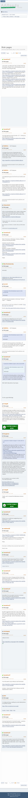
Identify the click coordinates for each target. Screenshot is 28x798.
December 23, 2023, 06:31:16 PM (8, 592)
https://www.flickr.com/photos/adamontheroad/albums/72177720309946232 (13, 254)
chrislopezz (6, 631)
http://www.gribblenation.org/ (8, 482)
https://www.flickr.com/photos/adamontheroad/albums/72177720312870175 (13, 562)
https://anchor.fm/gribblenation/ (8, 485)
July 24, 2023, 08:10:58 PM (7, 316)
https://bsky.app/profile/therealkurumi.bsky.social (15, 308)
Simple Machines (17, 795)
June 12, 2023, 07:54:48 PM (7, 132)
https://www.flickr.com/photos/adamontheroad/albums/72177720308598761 (13, 71)
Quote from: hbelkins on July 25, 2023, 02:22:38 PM (14, 363)
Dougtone (6, 434)
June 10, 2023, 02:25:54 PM (7, 63)
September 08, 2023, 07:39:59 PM (8, 515)
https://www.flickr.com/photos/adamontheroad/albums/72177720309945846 (13, 250)
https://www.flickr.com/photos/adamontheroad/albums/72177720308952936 (13, 85)
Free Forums (16, 796)
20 (20, 53)
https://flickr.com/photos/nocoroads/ (10, 706)
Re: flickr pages (5, 61)
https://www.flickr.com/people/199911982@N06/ (13, 641)
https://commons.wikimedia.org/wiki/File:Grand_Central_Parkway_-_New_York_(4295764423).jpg (13, 415)
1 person (3, 566)
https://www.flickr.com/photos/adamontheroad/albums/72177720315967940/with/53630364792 (13, 746)
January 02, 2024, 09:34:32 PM (7, 609)
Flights (11, 710)
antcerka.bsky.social (13, 228)
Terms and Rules (13, 793)
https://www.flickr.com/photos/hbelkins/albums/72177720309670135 (14, 181)
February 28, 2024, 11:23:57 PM (7, 699)
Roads (8, 710)
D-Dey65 (5, 404)
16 (13, 53)
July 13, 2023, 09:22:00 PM (7, 208)
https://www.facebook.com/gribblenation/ (10, 484)
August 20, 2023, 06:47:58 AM (7, 437)
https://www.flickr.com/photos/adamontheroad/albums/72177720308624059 (13, 75)
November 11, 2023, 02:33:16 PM (8, 532)
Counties (4, 710)
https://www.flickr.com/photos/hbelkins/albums (12, 160)
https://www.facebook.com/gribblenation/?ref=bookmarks (13, 279)
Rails (14, 710)
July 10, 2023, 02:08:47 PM (7, 173)
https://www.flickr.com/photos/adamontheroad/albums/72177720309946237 (13, 245)
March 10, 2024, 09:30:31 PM (7, 718)
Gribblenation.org (5, 277)
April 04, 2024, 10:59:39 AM (7, 736)
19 (18, 53)
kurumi (5, 284)
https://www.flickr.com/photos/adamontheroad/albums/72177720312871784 (13, 582)
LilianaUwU (6, 205)
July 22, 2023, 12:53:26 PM (7, 236)
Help (8, 793)
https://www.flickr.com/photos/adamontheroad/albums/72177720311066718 (13, 521)
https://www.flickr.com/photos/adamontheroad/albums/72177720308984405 (13, 139)
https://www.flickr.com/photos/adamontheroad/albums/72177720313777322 (13, 622)
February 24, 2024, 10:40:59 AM (7, 678)
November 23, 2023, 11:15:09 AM (8, 574)
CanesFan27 (6, 59)
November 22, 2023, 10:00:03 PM (8, 556)
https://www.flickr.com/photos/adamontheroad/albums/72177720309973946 (13, 321)
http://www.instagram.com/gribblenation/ (10, 483)
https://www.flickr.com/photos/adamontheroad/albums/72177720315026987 (13, 685)
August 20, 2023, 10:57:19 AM (7, 493)
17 (15, 53)
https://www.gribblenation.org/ (16, 277)
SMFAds (11, 796)
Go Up (2, 782)
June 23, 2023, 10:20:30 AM (7, 149)
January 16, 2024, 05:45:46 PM (7, 635)
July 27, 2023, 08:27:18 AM (7, 360)
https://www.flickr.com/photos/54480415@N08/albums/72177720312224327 (13, 535)
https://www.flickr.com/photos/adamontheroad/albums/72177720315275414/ (13, 726)
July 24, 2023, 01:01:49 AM (7, 287)
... (12, 53)
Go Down (3, 53)
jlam (4, 696)
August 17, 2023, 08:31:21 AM (7, 407)
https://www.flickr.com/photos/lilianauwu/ (11, 217)
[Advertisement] (14, 32)
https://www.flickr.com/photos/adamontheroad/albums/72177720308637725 (13, 79)
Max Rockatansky (8, 264)
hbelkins (5, 146)
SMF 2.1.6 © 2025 (11, 795)
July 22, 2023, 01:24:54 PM (7, 267)
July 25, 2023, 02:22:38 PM (7, 331)
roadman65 (6, 528)
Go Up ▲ (19, 793)
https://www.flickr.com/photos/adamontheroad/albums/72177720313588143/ (13, 598)
